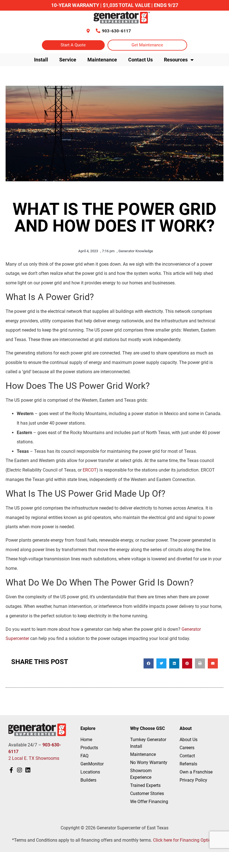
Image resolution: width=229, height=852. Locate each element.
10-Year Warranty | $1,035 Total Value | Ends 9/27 (114, 5)
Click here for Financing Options (184, 840)
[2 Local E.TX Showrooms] (88, 31)
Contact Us (140, 60)
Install (41, 60)
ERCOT (90, 470)
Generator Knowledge (135, 251)
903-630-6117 (116, 31)
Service (67, 60)
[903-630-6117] (98, 30)
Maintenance (102, 60)
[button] (149, 663)
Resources (176, 60)
